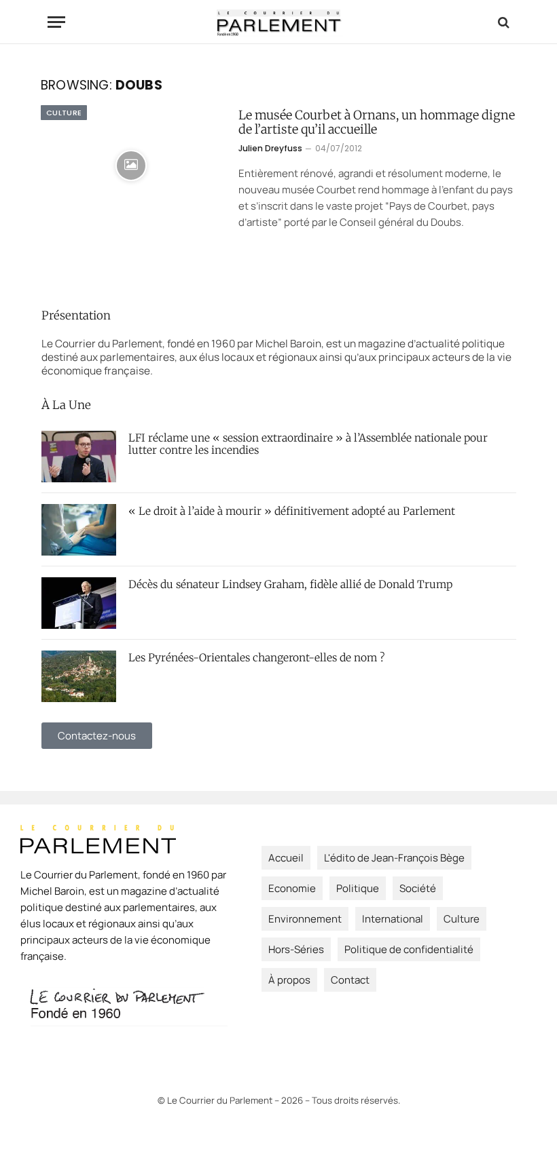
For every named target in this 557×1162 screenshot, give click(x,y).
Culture (64, 112)
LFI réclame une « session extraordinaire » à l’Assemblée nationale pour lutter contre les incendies (308, 444)
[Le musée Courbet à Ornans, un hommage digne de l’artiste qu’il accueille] (131, 165)
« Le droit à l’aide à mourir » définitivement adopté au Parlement (291, 511)
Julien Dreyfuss (270, 148)
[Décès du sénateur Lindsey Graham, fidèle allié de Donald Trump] (78, 603)
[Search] (502, 22)
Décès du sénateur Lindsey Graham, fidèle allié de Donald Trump (290, 585)
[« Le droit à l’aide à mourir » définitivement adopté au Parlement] (78, 530)
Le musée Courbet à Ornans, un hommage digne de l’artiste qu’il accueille (376, 122)
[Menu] (56, 22)
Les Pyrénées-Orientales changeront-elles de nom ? (256, 658)
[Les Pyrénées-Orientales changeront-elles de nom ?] (78, 676)
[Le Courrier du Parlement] (279, 22)
